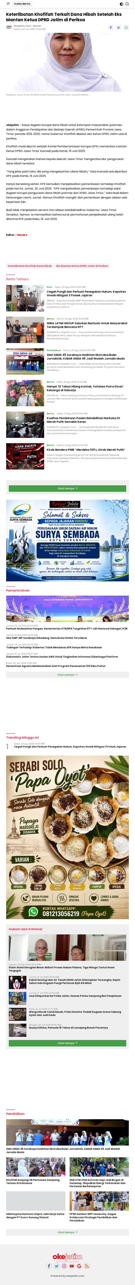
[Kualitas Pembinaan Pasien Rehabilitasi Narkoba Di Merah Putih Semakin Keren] (25, 425)
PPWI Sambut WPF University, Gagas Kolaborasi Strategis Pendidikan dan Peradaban (93, 1217)
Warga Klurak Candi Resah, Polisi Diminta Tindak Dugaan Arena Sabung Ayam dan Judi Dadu (75, 1013)
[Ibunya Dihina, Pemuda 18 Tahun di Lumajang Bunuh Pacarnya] (17, 1030)
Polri (49, 287)
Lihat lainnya (66, 488)
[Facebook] (49, 1266)
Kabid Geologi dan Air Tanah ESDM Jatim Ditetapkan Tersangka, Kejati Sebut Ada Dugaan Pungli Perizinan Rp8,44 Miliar (74, 981)
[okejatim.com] (67, 1257)
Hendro (22, 235)
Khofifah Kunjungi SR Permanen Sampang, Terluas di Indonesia (33, 1181)
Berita (37, 25)
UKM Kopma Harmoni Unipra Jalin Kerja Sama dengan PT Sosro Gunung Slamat (35, 1215)
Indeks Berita (22, 3)
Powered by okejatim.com (67, 1276)
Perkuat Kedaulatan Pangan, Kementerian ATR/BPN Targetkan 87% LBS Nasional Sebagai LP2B (66, 628)
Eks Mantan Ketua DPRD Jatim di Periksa (82, 266)
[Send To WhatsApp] (126, 27)
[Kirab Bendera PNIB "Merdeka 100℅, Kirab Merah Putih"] (25, 456)
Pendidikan (54, 350)
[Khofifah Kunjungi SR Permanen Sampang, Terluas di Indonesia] (35, 1167)
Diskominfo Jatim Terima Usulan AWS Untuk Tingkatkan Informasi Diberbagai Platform (62, 656)
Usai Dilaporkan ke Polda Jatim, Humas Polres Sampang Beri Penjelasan (75, 995)
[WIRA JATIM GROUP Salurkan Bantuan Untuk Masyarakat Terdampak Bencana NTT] (25, 330)
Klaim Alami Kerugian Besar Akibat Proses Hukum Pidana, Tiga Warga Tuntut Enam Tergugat (62, 969)
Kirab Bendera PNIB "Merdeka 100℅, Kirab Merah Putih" (86, 450)
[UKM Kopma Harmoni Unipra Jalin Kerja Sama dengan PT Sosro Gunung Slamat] (35, 1201)
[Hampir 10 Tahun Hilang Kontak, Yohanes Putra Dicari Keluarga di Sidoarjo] (25, 393)
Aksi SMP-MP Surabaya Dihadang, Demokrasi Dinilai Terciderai (46, 638)
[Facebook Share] (110, 27)
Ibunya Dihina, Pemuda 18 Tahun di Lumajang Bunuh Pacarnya (68, 1027)
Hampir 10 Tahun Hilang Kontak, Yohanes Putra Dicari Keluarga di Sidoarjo (85, 388)
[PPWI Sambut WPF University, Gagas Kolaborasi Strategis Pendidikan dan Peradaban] (99, 1201)
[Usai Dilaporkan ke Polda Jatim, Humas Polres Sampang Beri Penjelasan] (17, 998)
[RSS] (87, 1266)
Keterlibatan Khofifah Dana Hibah (30, 266)
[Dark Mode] (122, 4)
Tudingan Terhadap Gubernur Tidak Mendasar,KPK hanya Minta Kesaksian (54, 647)
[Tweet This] (118, 27)
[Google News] (79, 1266)
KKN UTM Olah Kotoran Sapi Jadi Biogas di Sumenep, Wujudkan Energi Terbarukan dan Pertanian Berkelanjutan (98, 1183)
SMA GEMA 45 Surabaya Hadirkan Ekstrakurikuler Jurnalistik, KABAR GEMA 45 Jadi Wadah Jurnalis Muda (86, 357)
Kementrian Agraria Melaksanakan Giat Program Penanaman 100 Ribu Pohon (55, 666)
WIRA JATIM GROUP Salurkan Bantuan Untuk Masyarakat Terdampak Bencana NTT (87, 325)
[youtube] (72, 1266)
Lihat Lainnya (66, 675)
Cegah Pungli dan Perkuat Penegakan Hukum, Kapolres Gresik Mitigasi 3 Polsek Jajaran (86, 293)
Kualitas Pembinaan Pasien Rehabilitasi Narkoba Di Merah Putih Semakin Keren (83, 420)
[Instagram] (64, 1266)
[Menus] (8, 4)
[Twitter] (57, 1266)
